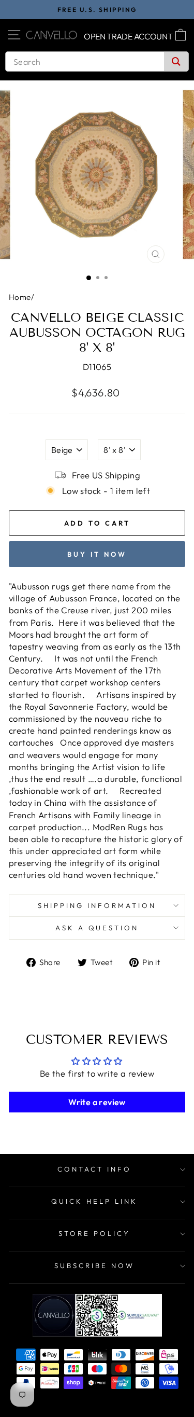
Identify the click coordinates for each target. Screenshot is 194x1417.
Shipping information (97, 905)
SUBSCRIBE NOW (94, 1265)
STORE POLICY (94, 1233)
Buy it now (97, 554)
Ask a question (97, 928)
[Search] (176, 61)
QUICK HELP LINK (94, 1201)
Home (20, 297)
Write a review (97, 1102)
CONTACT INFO (94, 1169)
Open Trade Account (128, 36)
